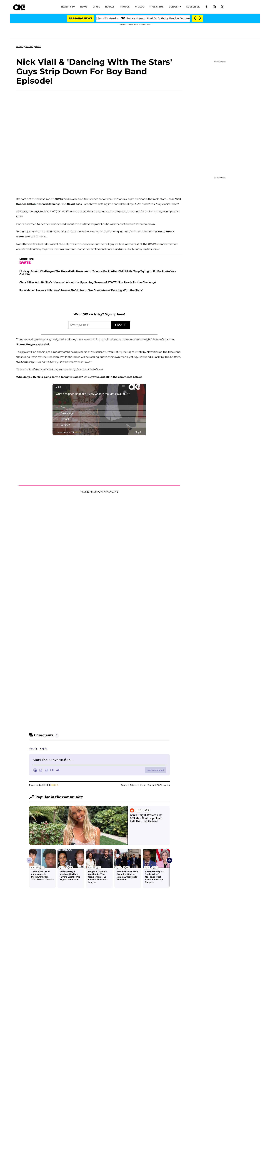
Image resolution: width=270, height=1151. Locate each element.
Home (19, 46)
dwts (38, 46)
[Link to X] (222, 6)
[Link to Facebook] (206, 6)
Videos (29, 46)
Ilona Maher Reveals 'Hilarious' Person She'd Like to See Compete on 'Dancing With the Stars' (81, 290)
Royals (110, 6)
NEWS (83, 6)
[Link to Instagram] (214, 6)
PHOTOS (125, 6)
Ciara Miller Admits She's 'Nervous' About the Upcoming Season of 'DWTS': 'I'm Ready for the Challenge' (87, 282)
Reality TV (68, 6)
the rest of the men (146, 244)
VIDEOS (139, 6)
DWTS (59, 199)
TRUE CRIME (156, 6)
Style (96, 6)
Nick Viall (175, 199)
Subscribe (193, 6)
